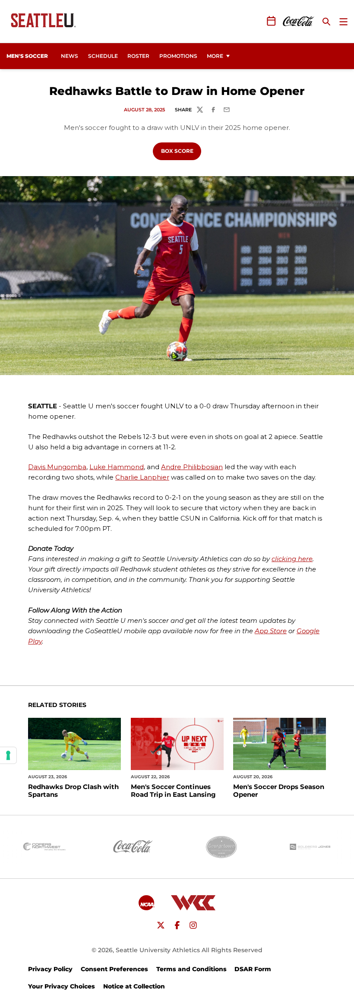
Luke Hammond (116, 467)
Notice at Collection (134, 986)
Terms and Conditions (191, 969)
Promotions (178, 56)
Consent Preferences (114, 969)
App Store (271, 631)
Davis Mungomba (57, 467)
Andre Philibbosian (192, 467)
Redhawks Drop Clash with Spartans (73, 791)
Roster (138, 56)
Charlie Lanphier (142, 477)
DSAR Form (252, 969)
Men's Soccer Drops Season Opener (278, 791)
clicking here (292, 559)
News (69, 56)
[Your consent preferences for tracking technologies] (8, 755)
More (215, 56)
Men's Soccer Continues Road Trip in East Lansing (173, 791)
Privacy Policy (50, 969)
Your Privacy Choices (61, 986)
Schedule (103, 56)
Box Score (181, 150)
